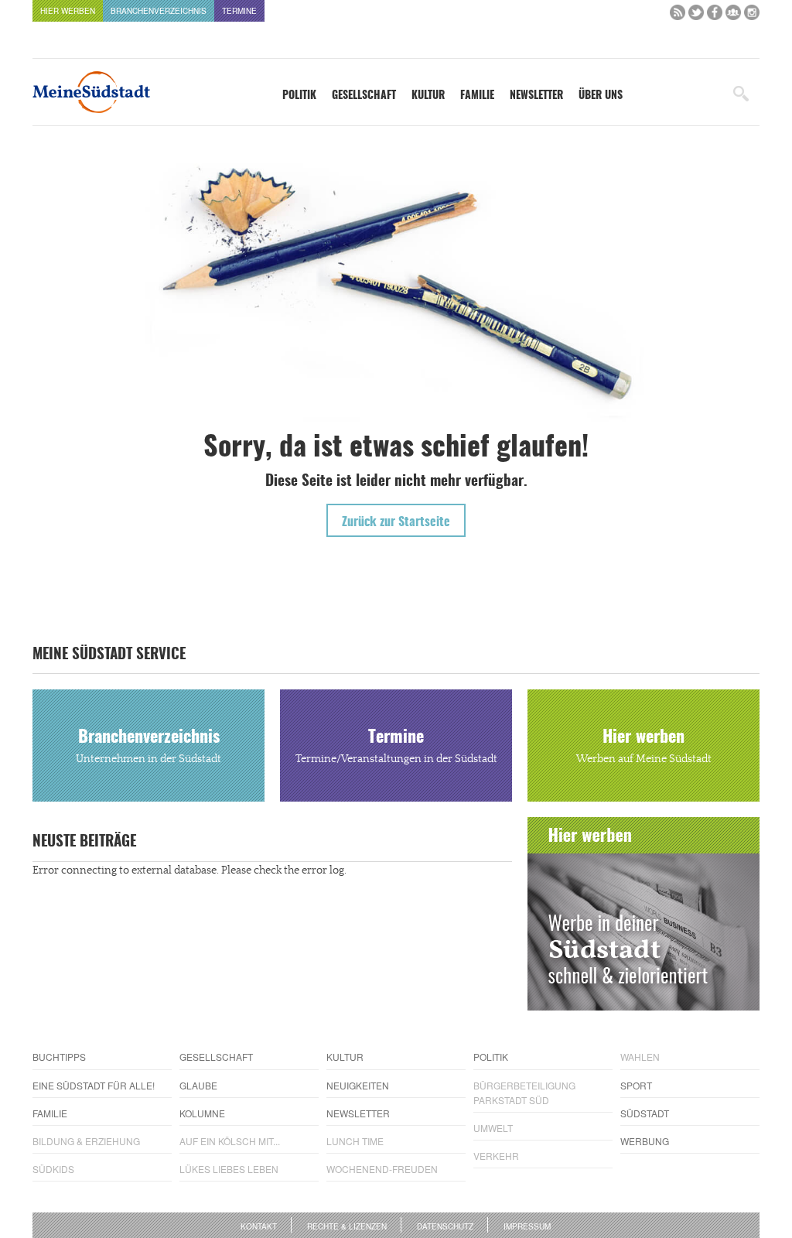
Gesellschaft (364, 96)
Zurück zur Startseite (396, 522)
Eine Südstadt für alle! (93, 1085)
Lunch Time (355, 1140)
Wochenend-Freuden (382, 1168)
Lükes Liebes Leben (228, 1168)
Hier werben (67, 10)
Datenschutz (445, 1226)
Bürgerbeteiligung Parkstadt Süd (524, 1092)
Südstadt (644, 1113)
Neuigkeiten (357, 1085)
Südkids (53, 1168)
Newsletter (536, 96)
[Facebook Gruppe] (733, 15)
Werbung (644, 1140)
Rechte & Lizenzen (347, 1226)
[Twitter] (696, 15)
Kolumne (202, 1113)
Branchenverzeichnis (159, 10)
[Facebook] (714, 15)
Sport (636, 1085)
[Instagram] (752, 15)
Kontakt (259, 1226)
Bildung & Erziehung (86, 1140)
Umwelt (493, 1127)
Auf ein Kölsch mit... (229, 1140)
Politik (299, 96)
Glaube (198, 1085)
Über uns (601, 96)
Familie (477, 96)
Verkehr (496, 1155)
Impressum (527, 1226)
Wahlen (640, 1056)
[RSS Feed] (677, 15)
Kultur (428, 96)
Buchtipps (59, 1056)
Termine (239, 10)
